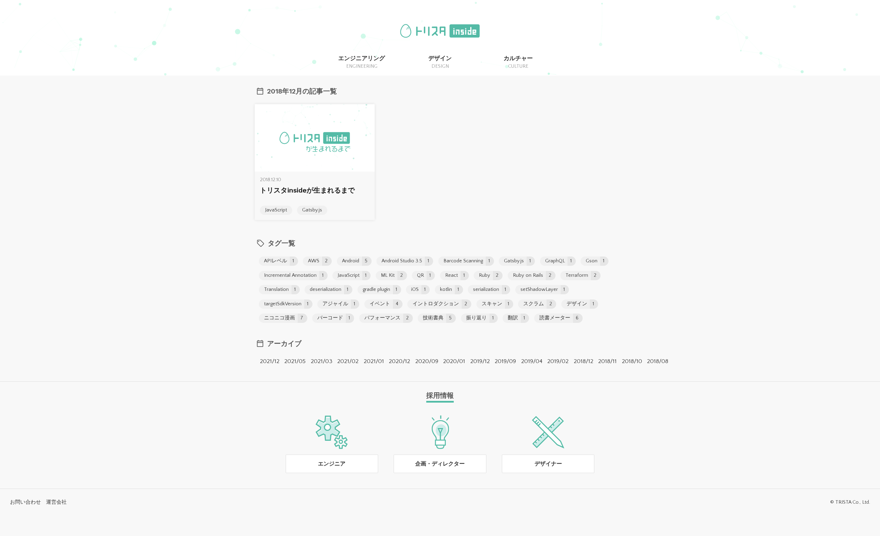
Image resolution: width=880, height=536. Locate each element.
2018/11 (607, 361)
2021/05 (295, 361)
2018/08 (657, 361)
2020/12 (399, 361)
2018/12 (583, 361)
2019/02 (558, 361)
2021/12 (269, 361)
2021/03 (321, 361)
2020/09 (426, 361)
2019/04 (531, 361)
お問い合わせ (25, 502)
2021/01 (374, 361)
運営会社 (56, 502)
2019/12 (480, 361)
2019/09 (505, 361)
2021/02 (348, 361)
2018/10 (632, 361)
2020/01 (454, 361)
